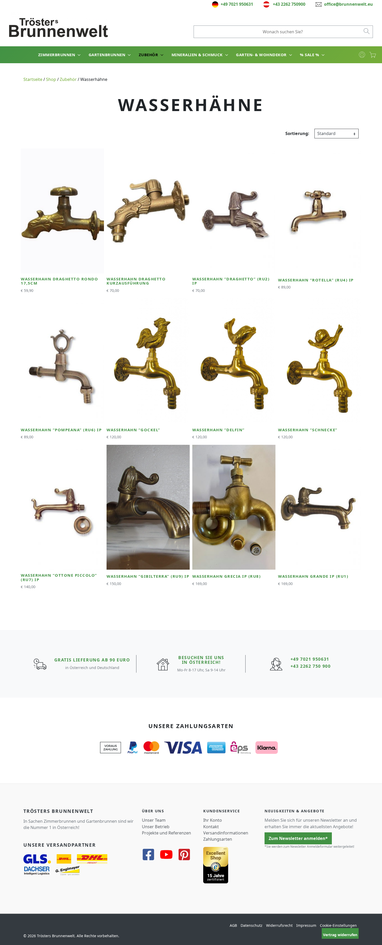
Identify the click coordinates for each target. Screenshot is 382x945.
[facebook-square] (150, 854)
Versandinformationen (225, 833)
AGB (233, 925)
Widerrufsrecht (279, 925)
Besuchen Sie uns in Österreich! (201, 660)
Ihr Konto (212, 820)
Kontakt (211, 827)
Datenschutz (251, 925)
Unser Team (154, 820)
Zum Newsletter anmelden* (298, 838)
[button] (78, 55)
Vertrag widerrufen (340, 934)
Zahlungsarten (217, 839)
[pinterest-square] (186, 854)
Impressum (306, 925)
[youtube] (168, 854)
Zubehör (68, 79)
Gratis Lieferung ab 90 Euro (92, 660)
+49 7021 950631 (310, 659)
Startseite (32, 79)
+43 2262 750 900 (311, 666)
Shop (51, 79)
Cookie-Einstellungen (338, 925)
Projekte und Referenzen (166, 833)
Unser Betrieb (155, 827)
